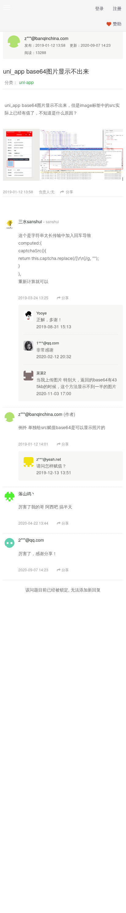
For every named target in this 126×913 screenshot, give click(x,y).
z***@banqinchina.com (46, 38)
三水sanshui (30, 221)
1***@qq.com (47, 342)
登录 (99, 8)
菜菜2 (41, 372)
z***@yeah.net (48, 459)
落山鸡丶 (26, 493)
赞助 (117, 23)
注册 (117, 8)
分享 (69, 191)
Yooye (41, 312)
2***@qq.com (31, 540)
